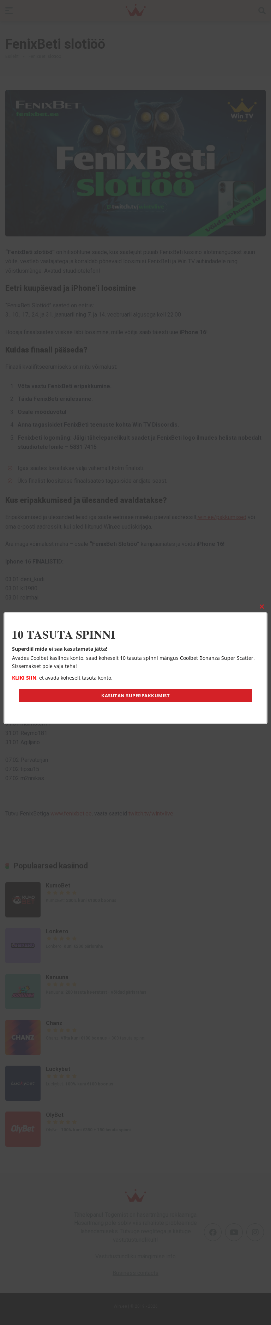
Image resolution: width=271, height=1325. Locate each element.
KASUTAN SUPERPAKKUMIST (135, 695)
